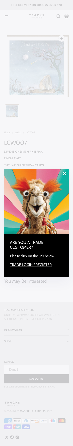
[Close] (64, 173)
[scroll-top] (64, 437)
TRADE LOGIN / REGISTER (31, 265)
